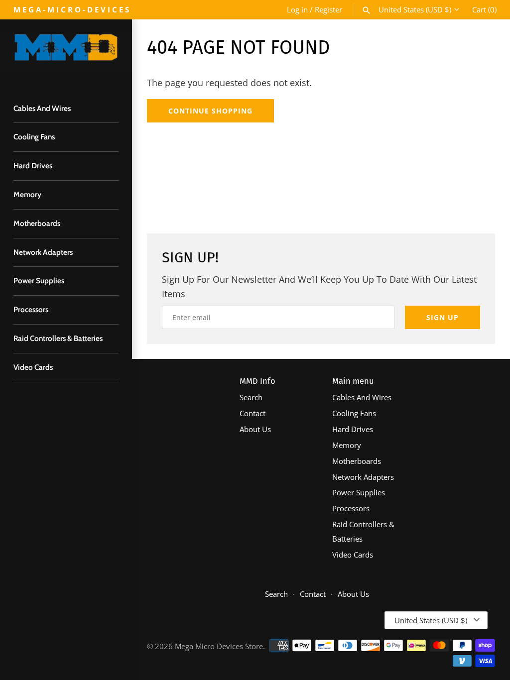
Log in (297, 9)
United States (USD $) (415, 9)
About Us (255, 429)
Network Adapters (43, 252)
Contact (252, 413)
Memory (27, 194)
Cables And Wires (42, 108)
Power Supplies (38, 280)
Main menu (353, 381)
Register (328, 9)
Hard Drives (32, 165)
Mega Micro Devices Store (219, 646)
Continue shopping (210, 110)
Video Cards (33, 367)
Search (251, 397)
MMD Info (257, 381)
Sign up (442, 317)
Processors (30, 309)
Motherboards (36, 223)
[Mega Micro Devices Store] (66, 52)
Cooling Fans (34, 136)
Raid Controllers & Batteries (58, 338)
